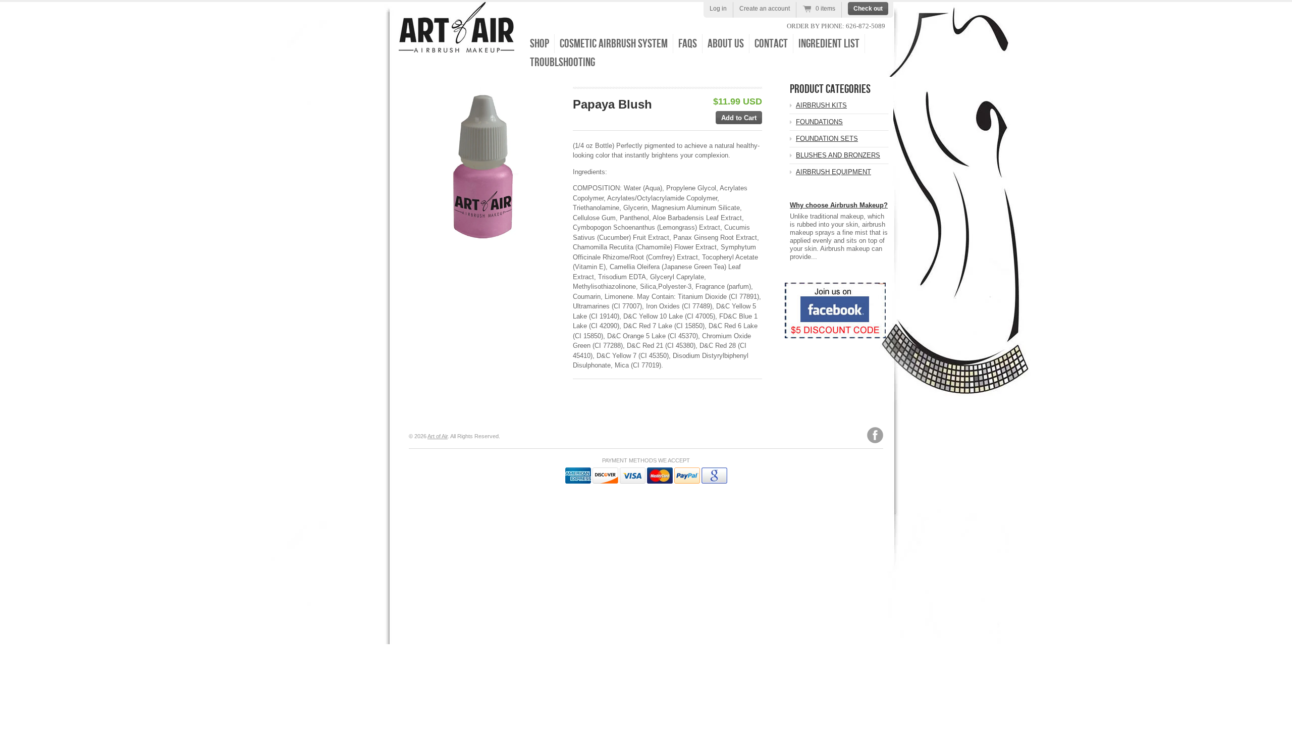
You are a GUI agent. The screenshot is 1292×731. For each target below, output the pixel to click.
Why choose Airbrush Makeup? (839, 205)
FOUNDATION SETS (827, 138)
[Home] (456, 45)
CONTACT (771, 43)
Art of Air (437, 436)
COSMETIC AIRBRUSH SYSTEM (614, 43)
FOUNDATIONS (819, 122)
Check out (868, 8)
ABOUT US (726, 43)
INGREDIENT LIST (828, 43)
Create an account (764, 8)
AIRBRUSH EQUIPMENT (833, 172)
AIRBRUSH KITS (821, 105)
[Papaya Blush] (485, 163)
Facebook (875, 435)
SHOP (539, 43)
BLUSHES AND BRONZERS (838, 155)
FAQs (687, 43)
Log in (718, 8)
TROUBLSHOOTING (562, 62)
